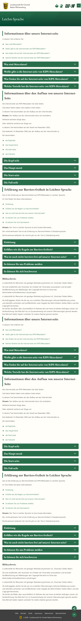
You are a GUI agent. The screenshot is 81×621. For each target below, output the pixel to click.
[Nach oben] (74, 614)
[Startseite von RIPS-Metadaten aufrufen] (70, 6)
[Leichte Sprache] (57, 6)
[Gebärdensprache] (61, 6)
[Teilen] (74, 608)
